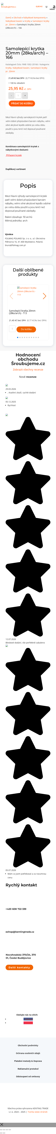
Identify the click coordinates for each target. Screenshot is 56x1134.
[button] (45, 296)
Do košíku (26, 329)
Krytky (27, 21)
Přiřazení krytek (14, 155)
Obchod (17, 17)
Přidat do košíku (22, 103)
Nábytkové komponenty (34, 17)
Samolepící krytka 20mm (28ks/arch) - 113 (22, 312)
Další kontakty (19, 967)
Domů (8, 17)
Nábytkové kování (14, 21)
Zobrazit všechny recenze (28, 369)
